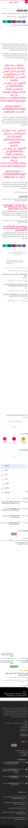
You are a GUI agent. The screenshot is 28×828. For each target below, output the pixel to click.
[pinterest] (14, 21)
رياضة (22, 8)
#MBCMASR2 (16, 86)
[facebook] (24, 21)
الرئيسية (26, 8)
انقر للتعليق (14, 427)
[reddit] (16, 21)
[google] (19, 21)
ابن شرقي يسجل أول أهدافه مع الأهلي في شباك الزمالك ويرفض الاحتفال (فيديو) (15, 228)
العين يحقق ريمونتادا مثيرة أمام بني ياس (16, 415)
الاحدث (19, 498)
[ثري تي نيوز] (14, 2)
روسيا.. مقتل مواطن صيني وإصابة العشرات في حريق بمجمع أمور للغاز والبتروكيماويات (15, 285)
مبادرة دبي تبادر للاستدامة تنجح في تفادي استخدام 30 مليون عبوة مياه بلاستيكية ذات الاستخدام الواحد (14, 261)
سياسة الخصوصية (23, 734)
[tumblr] (9, 21)
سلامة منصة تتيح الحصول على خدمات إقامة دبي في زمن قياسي (17, 252)
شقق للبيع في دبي (23, 755)
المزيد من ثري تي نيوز (15, 268)
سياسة (24, 691)
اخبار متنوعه (19, 10)
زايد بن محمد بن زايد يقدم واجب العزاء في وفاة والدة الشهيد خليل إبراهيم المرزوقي (15, 295)
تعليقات (13, 498)
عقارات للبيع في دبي (23, 752)
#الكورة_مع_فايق (16, 83)
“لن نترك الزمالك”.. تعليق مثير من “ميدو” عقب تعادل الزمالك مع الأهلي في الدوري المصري (14, 206)
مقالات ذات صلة (23, 268)
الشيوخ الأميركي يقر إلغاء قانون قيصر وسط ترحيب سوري (14, 275)
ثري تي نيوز (21, 16)
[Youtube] (15, 534)
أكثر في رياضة (6, 268)
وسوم (8, 498)
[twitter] (21, 21)
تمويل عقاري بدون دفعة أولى (21, 750)
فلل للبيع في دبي (24, 753)
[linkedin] (11, 21)
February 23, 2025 (14, 112)
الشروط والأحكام (23, 735)
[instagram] (12, 534)
